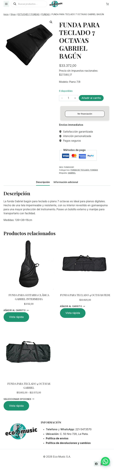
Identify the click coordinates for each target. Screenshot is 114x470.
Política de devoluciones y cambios (68, 443)
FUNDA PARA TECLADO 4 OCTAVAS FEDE (85, 295)
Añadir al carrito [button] (15, 310)
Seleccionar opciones (17, 399)
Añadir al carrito (91, 97)
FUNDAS (94, 170)
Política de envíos (57, 438)
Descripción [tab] (43, 182)
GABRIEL (72, 173)
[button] (51, 22)
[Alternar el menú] (6, 4)
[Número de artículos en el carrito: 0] (107, 4)
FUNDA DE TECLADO (80, 170)
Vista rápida (16, 316)
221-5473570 (83, 429)
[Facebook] (96, 463)
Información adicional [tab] (66, 182)
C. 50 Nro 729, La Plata (74, 433)
